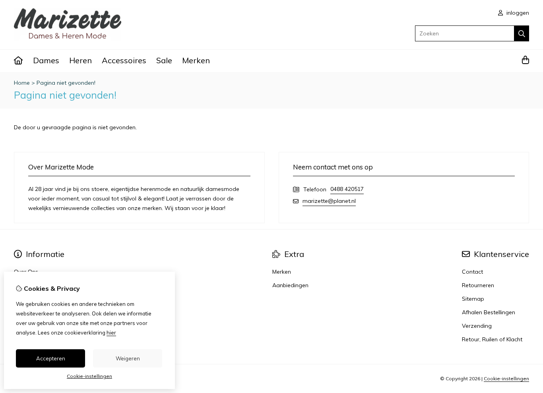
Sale (164, 60)
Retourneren (478, 285)
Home (22, 82)
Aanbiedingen (290, 285)
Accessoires (124, 60)
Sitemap (473, 298)
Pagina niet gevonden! (66, 82)
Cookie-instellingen (506, 378)
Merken (196, 60)
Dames (46, 60)
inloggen (517, 12)
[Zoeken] (521, 33)
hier (111, 332)
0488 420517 (347, 189)
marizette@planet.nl (329, 200)
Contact (472, 271)
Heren (80, 60)
